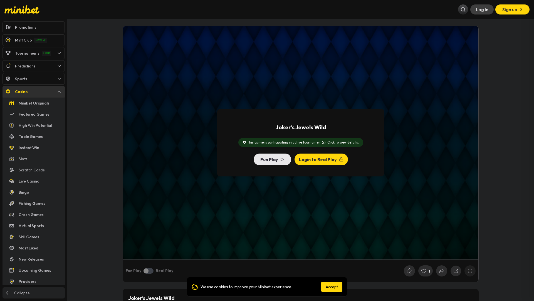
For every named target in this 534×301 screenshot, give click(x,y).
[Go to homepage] (21, 9)
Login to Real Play (318, 159)
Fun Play (269, 159)
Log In (482, 9)
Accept (332, 286)
